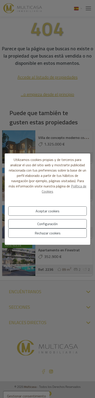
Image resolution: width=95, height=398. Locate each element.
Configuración (47, 223)
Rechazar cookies (48, 233)
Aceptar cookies (47, 211)
